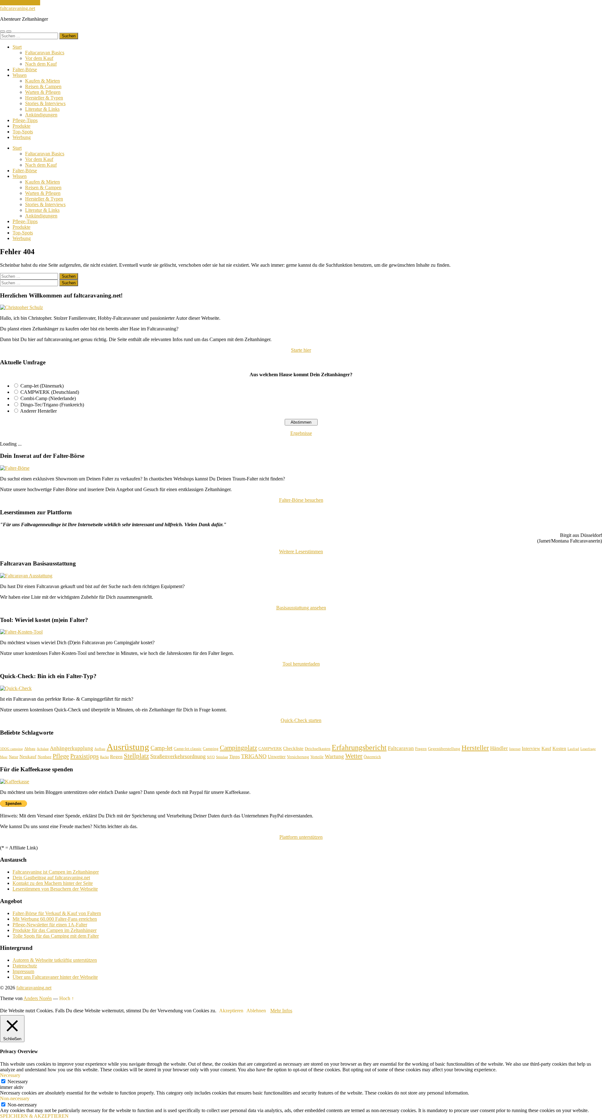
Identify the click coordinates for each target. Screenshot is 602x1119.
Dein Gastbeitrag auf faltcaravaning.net (51, 877)
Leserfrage (588, 749)
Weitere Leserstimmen (301, 551)
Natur (13, 756)
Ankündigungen (41, 114)
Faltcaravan (401, 748)
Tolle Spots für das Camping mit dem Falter (56, 936)
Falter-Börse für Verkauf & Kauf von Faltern (57, 913)
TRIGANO (254, 756)
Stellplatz (136, 756)
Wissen (20, 75)
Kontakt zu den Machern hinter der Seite (53, 883)
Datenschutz (25, 965)
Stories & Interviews (45, 103)
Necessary (18, 1081)
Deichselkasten (317, 748)
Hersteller (475, 748)
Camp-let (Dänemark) (42, 385)
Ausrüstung (128, 747)
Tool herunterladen (301, 664)
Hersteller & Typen (44, 97)
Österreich (372, 756)
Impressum (23, 971)
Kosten (559, 748)
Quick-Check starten (301, 720)
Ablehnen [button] (256, 1010)
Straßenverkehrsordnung (178, 756)
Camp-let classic (188, 748)
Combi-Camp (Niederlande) (48, 398)
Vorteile (317, 756)
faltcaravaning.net (17, 8)
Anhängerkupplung (71, 748)
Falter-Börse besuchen (301, 500)
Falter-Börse (25, 69)
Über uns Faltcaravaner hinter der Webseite (55, 977)
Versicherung (298, 756)
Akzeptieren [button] (231, 1010)
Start (17, 47)
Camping (211, 748)
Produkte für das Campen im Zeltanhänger (55, 930)
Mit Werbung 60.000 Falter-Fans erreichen (55, 919)
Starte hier (301, 350)
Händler (499, 748)
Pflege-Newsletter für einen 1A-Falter (50, 924)
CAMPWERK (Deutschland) (49, 392)
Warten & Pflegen (43, 92)
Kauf (546, 748)
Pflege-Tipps (25, 120)
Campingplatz (238, 748)
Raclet (104, 757)
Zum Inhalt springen (20, 2)
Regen (116, 756)
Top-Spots (23, 131)
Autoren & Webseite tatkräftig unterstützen (55, 960)
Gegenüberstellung (444, 748)
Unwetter (277, 756)
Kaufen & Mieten (42, 80)
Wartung (334, 756)
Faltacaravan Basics (44, 52)
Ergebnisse (301, 433)
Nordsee (44, 756)
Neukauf (27, 756)
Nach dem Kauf (41, 64)
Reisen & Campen (43, 86)
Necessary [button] (10, 1075)
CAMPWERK (270, 748)
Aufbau (99, 749)
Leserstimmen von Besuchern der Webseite (55, 888)
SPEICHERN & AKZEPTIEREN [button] (34, 1116)
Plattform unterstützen (301, 837)
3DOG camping (11, 749)
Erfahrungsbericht (359, 747)
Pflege (61, 755)
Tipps (234, 756)
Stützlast (222, 757)
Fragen (421, 748)
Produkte (21, 126)
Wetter (353, 756)
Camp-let (161, 748)
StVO (211, 757)
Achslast (43, 749)
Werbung (22, 137)
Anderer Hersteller (38, 411)
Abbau (29, 748)
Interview (531, 748)
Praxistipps (84, 755)
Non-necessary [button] (14, 1098)
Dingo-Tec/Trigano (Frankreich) (52, 404)
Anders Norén (38, 998)
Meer (4, 757)
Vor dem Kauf (39, 58)
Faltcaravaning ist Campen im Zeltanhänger (56, 872)
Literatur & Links (42, 109)
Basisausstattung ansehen (301, 607)
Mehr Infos (281, 1010)
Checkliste (293, 748)
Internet (514, 749)
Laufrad (573, 749)
